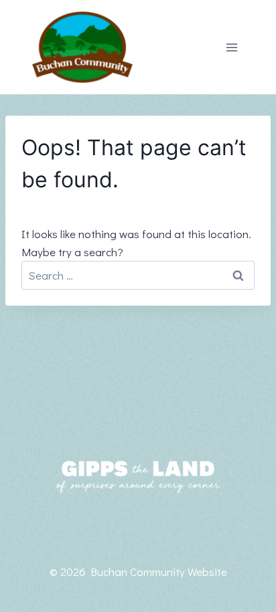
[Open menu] (231, 47)
